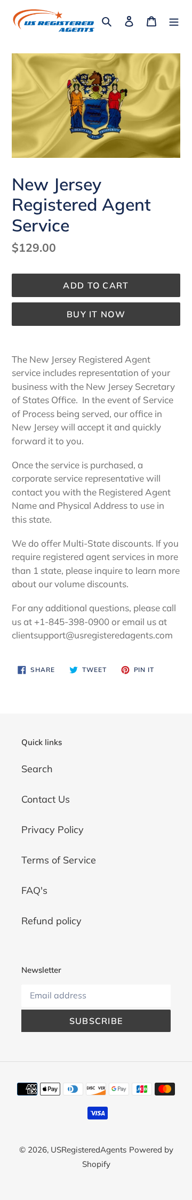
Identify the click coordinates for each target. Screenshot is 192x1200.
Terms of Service (58, 860)
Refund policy (51, 921)
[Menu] (174, 20)
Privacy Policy (52, 829)
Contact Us (45, 799)
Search (37, 769)
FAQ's (34, 890)
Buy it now (96, 314)
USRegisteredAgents (88, 1150)
